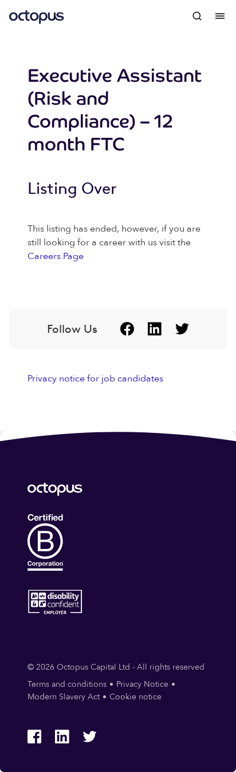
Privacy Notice (142, 684)
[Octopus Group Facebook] (127, 329)
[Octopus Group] (36, 16)
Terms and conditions (67, 684)
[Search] (197, 16)
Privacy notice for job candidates (95, 378)
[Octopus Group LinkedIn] (155, 329)
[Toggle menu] (220, 16)
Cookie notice (135, 696)
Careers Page (55, 256)
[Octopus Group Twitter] (182, 329)
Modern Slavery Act (63, 696)
